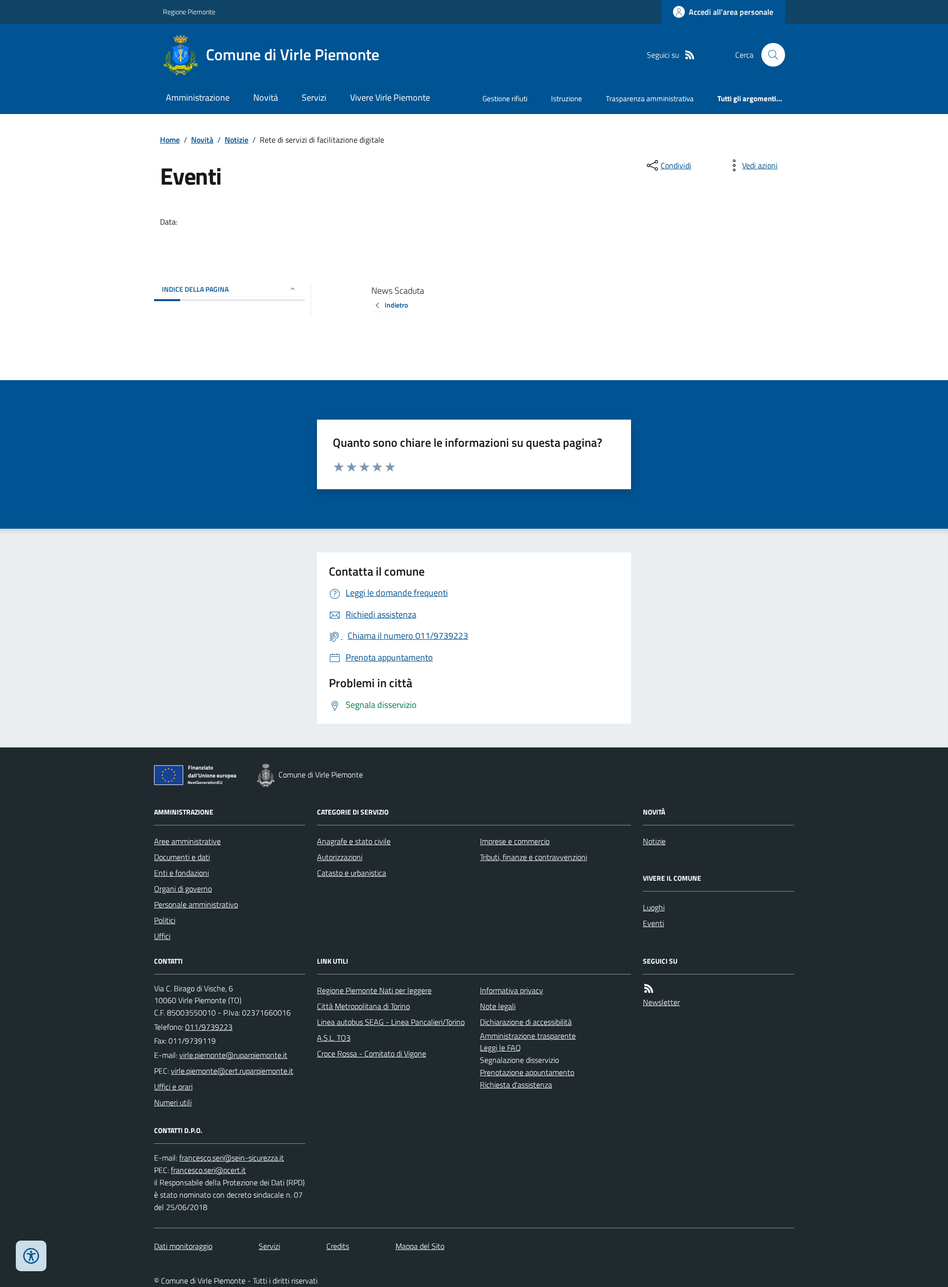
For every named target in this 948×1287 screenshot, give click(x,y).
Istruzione (566, 98)
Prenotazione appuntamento (527, 1072)
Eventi (653, 923)
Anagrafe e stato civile (354, 841)
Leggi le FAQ (500, 1047)
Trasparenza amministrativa (650, 98)
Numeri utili (173, 1102)
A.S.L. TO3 (334, 1038)
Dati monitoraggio (183, 1246)
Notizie (236, 140)
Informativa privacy (511, 990)
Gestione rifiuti (504, 98)
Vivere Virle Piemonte (390, 97)
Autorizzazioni (339, 857)
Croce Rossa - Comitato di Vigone (371, 1053)
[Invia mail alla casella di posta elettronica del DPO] (231, 1158)
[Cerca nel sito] (769, 55)
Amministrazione (198, 97)
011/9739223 (209, 1027)
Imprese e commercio (515, 841)
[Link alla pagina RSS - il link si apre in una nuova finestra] (690, 55)
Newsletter (661, 1002)
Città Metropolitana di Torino (363, 1006)
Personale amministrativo (196, 904)
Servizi (314, 97)
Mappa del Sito (419, 1246)
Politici (164, 920)
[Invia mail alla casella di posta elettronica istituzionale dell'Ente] (233, 1055)
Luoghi (654, 907)
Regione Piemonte (189, 11)
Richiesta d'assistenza (516, 1085)
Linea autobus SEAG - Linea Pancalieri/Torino (391, 1022)
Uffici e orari (173, 1086)
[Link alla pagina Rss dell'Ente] (649, 988)
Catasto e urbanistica (351, 873)
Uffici (162, 936)
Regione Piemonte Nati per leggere (374, 990)
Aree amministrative (187, 841)
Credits (337, 1246)
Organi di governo (183, 889)
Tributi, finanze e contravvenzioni (533, 857)
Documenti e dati (182, 857)
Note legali (497, 1006)
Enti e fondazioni (181, 873)
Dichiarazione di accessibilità (526, 1022)
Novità (265, 97)
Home (170, 140)
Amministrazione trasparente (528, 1036)
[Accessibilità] (31, 1256)
